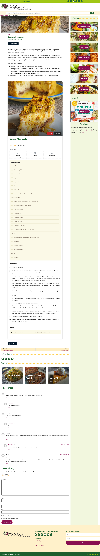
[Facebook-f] (71, 1)
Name (3, 498)
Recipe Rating (4, 474)
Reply (7, 397)
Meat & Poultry (84, 57)
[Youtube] (74, 1)
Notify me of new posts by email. (10, 518)
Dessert (6, 15)
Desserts (84, 79)
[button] (2, 359)
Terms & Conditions (39, 545)
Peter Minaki (10, 403)
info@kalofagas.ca (39, 541)
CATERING (67, 7)
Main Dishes (84, 36)
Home (1, 15)
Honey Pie (54, 378)
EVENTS (59, 7)
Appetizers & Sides (84, 26)
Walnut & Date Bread (33, 377)
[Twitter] (76, 1)
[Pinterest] (79, 1)
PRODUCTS (76, 7)
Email (3, 504)
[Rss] (82, 1)
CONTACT (93, 7)
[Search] (92, 13)
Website (3, 509)
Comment (4, 479)
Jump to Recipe (14, 43)
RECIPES (85, 7)
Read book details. (88, 130)
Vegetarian (84, 47)
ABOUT (51, 7)
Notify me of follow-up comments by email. (13, 515)
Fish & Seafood (84, 68)
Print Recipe (13, 343)
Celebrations (84, 89)
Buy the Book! (84, 111)
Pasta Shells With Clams (12, 377)
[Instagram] (68, 1)
